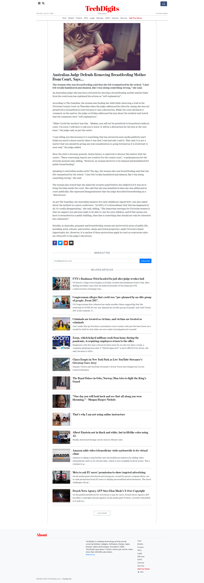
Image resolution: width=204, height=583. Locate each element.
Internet (115, 18)
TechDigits (102, 8)
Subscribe (145, 261)
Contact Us (66, 579)
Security (123, 18)
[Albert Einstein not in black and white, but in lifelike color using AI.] (61, 437)
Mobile (71, 18)
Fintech (79, 18)
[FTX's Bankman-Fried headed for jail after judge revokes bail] (61, 283)
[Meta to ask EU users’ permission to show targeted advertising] (61, 477)
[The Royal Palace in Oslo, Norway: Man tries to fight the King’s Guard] (61, 383)
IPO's (86, 18)
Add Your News (135, 18)
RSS (141, 572)
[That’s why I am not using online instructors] (61, 419)
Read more (90, 555)
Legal (92, 18)
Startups (99, 18)
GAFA (107, 18)
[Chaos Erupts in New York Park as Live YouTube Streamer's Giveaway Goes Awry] (61, 364)
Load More (102, 513)
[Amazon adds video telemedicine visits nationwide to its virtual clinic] (61, 455)
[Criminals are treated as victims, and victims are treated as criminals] (61, 323)
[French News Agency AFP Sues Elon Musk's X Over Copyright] (61, 495)
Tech (64, 18)
